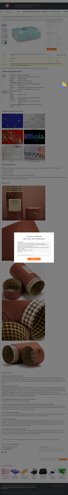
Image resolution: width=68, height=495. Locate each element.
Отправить (34, 259)
